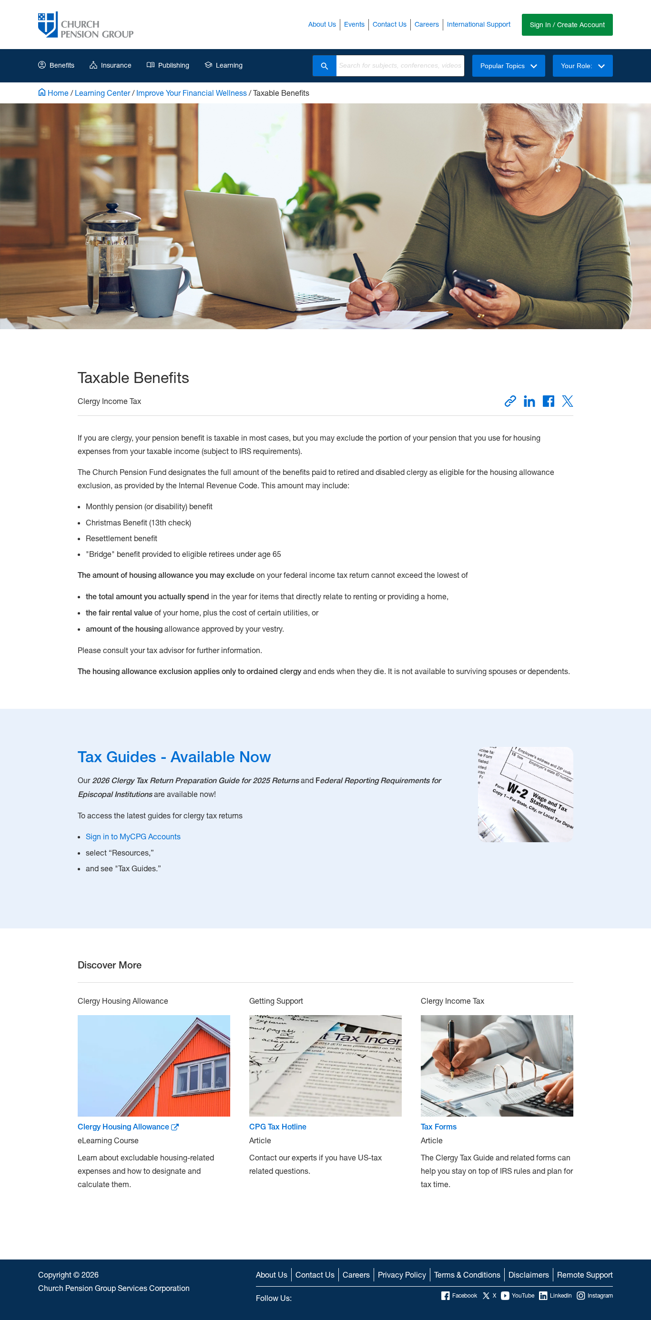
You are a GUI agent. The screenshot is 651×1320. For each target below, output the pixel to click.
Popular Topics (503, 66)
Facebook (464, 1295)
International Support (478, 24)
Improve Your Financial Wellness (191, 92)
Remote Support (585, 1274)
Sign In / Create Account (567, 24)
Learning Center (102, 92)
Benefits (62, 65)
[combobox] (400, 65)
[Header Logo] (85, 24)
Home (57, 92)
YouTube (523, 1295)
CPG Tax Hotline (277, 1126)
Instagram (600, 1295)
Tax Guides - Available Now (174, 756)
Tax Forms (439, 1126)
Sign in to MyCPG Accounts (133, 836)
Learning (229, 65)
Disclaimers (529, 1274)
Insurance (116, 65)
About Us (322, 24)
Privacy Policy (402, 1274)
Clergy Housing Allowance (124, 1126)
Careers (427, 24)
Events (354, 24)
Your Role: (577, 66)
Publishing (173, 65)
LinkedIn (561, 1295)
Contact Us (390, 24)
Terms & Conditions (467, 1274)
